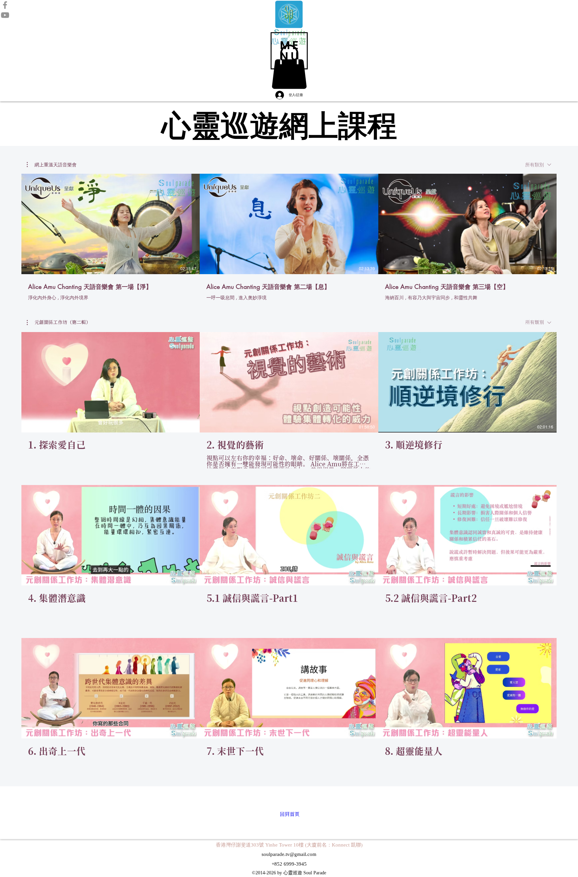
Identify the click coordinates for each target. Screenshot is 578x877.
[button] (289, 50)
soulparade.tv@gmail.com (289, 854)
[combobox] (538, 164)
